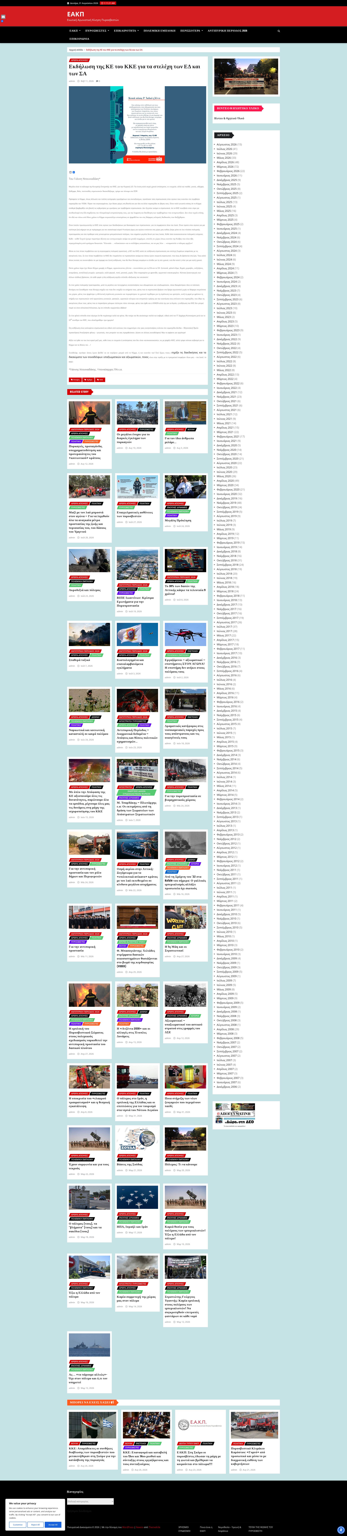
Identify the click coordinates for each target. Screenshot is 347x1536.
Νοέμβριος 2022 (226, 343)
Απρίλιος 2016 (225, 693)
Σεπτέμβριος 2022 (227, 352)
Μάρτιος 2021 (225, 432)
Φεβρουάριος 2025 (228, 224)
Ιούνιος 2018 (224, 578)
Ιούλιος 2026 (224, 149)
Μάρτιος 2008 (225, 1033)
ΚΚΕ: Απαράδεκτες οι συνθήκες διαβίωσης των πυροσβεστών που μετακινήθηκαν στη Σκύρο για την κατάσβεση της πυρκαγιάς (92, 1454)
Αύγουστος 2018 (227, 569)
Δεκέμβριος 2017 (227, 604)
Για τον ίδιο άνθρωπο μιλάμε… (179, 440)
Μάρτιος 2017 (225, 644)
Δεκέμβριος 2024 (227, 233)
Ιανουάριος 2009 (227, 1007)
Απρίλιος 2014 (225, 790)
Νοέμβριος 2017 (226, 609)
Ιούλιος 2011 (224, 887)
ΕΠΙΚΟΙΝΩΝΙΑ (79, 39)
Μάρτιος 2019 (225, 538)
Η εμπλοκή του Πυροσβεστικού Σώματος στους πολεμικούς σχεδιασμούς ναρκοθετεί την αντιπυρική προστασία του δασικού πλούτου (88, 1038)
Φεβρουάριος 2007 (228, 1078)
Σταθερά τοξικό (79, 660)
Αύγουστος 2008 (227, 1025)
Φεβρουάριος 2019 (228, 542)
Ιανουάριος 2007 (227, 1082)
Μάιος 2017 (224, 635)
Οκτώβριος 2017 (227, 613)
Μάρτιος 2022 (225, 379)
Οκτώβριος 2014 (227, 764)
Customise (18, 1524)
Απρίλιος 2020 (225, 480)
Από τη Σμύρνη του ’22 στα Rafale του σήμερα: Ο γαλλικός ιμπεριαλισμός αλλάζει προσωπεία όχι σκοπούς (185, 883)
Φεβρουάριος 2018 (228, 596)
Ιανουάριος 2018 (227, 600)
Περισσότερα (190, 31)
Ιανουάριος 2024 (227, 281)
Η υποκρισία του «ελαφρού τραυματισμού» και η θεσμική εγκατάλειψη (89, 1102)
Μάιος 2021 (224, 423)
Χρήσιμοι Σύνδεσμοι (79, 1511)
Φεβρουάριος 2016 (228, 702)
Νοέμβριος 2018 (226, 556)
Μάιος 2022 (224, 370)
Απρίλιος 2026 (225, 162)
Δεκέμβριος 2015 (227, 710)
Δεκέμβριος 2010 (227, 914)
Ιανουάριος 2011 (227, 910)
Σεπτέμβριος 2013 (227, 817)
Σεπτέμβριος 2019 (227, 511)
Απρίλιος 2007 (225, 1069)
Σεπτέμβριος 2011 (227, 879)
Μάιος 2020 (224, 476)
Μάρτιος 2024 (225, 273)
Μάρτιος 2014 (225, 795)
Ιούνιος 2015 (224, 733)
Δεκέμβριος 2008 (227, 1011)
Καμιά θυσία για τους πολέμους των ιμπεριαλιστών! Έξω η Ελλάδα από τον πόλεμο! (185, 1233)
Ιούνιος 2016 (224, 684)
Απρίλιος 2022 (225, 374)
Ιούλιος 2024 (224, 255)
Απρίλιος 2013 (225, 830)
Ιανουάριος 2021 (227, 441)
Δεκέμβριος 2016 (227, 657)
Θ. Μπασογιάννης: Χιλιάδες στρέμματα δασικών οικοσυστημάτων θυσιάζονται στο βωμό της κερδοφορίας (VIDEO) (137, 959)
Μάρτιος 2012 (225, 857)
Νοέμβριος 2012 (226, 839)
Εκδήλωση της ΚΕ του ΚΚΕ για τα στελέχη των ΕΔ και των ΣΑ (114, 49)
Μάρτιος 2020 (225, 485)
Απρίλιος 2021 (225, 427)
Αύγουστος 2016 (227, 675)
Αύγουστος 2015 (227, 724)
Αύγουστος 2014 (227, 772)
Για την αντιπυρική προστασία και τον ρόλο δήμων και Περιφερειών (85, 873)
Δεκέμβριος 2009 (227, 958)
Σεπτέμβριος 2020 (227, 458)
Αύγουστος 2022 (227, 357)
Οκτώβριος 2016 (227, 666)
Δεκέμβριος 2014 (227, 755)
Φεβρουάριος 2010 (228, 949)
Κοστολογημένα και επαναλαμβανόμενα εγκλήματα (130, 664)
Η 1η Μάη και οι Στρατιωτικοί (176, 949)
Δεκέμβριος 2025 (227, 180)
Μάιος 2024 (224, 264)
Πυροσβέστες (96, 31)
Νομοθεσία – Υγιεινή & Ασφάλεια (229, 1529)
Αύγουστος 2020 (227, 463)
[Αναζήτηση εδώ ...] (279, 31)
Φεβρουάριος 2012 (228, 861)
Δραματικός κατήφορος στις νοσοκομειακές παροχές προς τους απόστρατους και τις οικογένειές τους (184, 732)
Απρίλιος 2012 (225, 852)
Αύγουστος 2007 (227, 1055)
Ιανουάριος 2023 (227, 334)
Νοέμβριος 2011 (226, 870)
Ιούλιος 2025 (224, 202)
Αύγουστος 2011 (227, 883)
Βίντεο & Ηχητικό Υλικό (229, 118)
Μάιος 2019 (224, 529)
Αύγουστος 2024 (227, 250)
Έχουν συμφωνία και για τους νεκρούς (89, 1166)
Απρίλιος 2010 (225, 941)
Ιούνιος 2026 (224, 153)
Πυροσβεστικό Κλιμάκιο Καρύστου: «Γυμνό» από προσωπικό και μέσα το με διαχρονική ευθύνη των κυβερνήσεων (248, 1456)
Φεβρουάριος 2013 (228, 834)
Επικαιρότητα (125, 31)
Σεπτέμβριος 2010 (227, 927)
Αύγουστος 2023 (227, 303)
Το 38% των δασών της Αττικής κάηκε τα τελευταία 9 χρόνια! (185, 590)
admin (72, 81)
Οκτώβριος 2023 (227, 295)
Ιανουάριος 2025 (227, 228)
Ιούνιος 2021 (224, 419)
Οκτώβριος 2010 (227, 923)
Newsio (139, 1527)
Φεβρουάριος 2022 (228, 383)
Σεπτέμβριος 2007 (227, 1051)
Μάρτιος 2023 (225, 326)
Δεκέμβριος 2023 (227, 286)
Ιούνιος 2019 (224, 525)
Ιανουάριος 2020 (227, 494)
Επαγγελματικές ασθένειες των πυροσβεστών (135, 514)
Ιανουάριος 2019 (227, 547)
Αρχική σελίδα (76, 49)
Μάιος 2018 (224, 582)
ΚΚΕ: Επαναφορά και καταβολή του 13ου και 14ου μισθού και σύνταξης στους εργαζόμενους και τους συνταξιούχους (146, 1458)
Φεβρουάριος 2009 (228, 1002)
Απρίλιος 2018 (225, 587)
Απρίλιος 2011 (225, 896)
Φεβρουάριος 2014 (228, 799)
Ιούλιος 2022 (224, 361)
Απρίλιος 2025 (225, 215)
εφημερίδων (241, 1126)
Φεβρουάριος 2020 (228, 489)
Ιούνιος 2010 (224, 932)
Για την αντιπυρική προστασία (82, 949)
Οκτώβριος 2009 (227, 967)
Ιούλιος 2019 (224, 520)
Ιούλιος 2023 (224, 308)
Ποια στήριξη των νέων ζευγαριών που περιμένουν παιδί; (183, 1102)
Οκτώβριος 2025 (227, 189)
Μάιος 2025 (224, 211)
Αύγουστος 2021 (227, 410)
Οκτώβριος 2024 (227, 242)
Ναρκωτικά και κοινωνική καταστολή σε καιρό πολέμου (88, 732)
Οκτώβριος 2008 (227, 1020)
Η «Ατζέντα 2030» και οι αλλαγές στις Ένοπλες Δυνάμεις (133, 1032)
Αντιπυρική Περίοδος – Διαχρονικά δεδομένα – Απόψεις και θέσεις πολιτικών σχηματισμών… (137, 736)
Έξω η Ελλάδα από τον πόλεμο (84, 1295)
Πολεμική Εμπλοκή (160, 31)
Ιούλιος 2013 (224, 825)
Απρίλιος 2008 (225, 1029)
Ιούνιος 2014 (224, 781)
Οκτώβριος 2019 (227, 507)
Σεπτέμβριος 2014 (227, 768)
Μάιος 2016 (224, 688)
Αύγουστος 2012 (227, 848)
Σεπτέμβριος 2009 (227, 971)
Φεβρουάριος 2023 (228, 330)
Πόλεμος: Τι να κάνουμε (181, 1164)
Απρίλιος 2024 (225, 268)
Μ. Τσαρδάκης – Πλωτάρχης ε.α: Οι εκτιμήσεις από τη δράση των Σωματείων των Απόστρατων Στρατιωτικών (136, 809)
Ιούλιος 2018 (224, 573)
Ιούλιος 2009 (224, 980)
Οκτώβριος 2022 (227, 348)
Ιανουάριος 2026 (227, 175)
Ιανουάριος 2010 (227, 954)
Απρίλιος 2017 (225, 640)
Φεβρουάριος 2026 (228, 171)
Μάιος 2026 (224, 158)
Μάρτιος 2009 (225, 998)
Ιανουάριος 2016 (227, 706)
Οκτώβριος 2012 (227, 843)
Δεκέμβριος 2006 (227, 1087)
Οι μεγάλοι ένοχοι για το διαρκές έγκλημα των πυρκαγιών (133, 438)
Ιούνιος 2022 (224, 365)
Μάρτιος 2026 (225, 166)
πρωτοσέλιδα (230, 1126)
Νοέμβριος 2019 (226, 503)
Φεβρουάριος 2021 (228, 436)
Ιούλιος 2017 (224, 626)
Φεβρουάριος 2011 (228, 905)
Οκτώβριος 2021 (227, 401)
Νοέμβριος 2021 (226, 396)
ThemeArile (154, 1527)
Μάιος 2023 (224, 317)
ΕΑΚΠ (75, 14)
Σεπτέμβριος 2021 (227, 405)
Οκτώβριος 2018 (227, 560)
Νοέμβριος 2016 (226, 662)
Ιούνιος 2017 (224, 631)
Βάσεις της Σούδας (129, 1164)
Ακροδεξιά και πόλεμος (85, 590)
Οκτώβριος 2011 (227, 874)
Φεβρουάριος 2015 (228, 750)
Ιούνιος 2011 (224, 892)
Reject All (35, 1524)
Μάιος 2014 (224, 786)
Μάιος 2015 (224, 737)
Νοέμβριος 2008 (226, 1016)
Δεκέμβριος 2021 (227, 392)
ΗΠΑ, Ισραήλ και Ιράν (132, 1227)
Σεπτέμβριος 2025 (227, 193)
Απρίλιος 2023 (225, 321)
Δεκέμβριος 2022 (227, 339)
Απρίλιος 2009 (225, 994)
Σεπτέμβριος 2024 (227, 246)
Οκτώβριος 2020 (227, 454)
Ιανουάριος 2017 (227, 653)
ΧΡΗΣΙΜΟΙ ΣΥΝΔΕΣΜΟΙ (184, 1529)
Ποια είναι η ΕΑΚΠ (206, 1529)
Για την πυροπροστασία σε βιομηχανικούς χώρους (183, 798)
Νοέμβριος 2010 (226, 918)
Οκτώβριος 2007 (227, 1047)
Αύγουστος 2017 (227, 622)
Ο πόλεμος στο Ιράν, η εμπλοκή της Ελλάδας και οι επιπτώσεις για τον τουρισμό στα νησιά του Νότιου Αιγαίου (137, 1104)
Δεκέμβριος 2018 (227, 551)
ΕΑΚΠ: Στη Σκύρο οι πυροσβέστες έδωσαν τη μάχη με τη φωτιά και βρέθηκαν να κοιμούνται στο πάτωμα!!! (199, 1458)
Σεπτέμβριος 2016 (227, 671)
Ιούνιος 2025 (224, 206)
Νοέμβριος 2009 (226, 963)
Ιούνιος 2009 (224, 985)
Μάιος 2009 (224, 989)
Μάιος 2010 (224, 936)
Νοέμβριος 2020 (226, 450)
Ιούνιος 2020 (224, 472)
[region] (35, 1515)
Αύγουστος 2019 (227, 516)
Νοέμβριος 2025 (226, 184)
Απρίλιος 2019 (225, 534)
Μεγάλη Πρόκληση (178, 520)
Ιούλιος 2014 (224, 777)
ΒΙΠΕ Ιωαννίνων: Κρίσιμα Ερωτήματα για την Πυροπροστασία (135, 602)
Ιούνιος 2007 (224, 1064)
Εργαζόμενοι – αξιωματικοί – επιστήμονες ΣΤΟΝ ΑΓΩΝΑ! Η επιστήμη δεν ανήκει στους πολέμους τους (185, 666)
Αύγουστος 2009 (227, 976)
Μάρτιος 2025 (225, 219)
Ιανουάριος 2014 (227, 803)
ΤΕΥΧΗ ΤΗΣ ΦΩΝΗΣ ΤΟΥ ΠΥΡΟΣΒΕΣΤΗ (261, 1529)
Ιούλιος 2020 (224, 467)
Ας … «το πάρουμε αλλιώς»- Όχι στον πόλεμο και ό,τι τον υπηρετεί (88, 1378)
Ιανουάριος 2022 (227, 388)
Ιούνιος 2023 (224, 312)
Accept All (53, 1524)
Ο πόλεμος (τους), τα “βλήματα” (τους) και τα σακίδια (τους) (85, 1227)
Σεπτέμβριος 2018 (227, 564)
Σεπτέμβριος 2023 (227, 299)
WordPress (128, 1527)
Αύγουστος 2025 (227, 197)
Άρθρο (89, 379)
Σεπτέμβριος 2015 (227, 719)
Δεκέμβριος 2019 (227, 498)
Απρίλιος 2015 (225, 741)
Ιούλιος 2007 (224, 1060)
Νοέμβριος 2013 (226, 812)
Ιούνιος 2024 (224, 259)
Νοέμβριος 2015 (226, 715)
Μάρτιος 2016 (225, 697)
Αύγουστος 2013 (227, 821)
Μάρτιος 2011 (225, 901)
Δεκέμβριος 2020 (227, 445)
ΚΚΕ (101, 379)
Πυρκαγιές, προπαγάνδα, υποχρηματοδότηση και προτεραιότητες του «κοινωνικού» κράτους (85, 452)
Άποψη (76, 379)
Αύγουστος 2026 (227, 144)
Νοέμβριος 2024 (226, 237)
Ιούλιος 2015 (224, 728)
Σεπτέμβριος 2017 (227, 618)
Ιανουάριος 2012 (227, 865)
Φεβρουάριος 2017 (228, 649)
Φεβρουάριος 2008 (228, 1038)
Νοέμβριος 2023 (226, 290)
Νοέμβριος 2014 (226, 759)
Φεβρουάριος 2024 (228, 277)
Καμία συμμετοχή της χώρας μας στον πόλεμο (136, 1299)
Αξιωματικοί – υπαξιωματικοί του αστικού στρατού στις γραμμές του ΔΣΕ (183, 1026)
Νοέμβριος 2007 (226, 1042)
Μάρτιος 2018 (225, 591)
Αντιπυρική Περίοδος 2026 (227, 31)
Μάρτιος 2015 (225, 746)
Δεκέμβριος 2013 (227, 808)
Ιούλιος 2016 (224, 680)
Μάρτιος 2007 (225, 1073)
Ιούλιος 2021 (224, 414)
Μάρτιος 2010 (225, 945)
